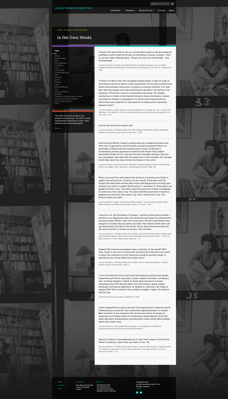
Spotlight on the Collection (106, 391)
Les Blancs (59, 65)
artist (56, 61)
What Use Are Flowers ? (64, 101)
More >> (58, 128)
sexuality (58, 94)
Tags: (57, 50)
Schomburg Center (103, 385)
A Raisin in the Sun (62, 92)
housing (58, 82)
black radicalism (61, 63)
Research (130, 10)
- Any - (55, 54)
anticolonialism (60, 58)
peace (57, 84)
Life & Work (115, 10)
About (60, 382)
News (171, 10)
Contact (139, 389)
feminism (58, 77)
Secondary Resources (105, 389)
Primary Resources (104, 387)
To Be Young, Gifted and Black (66, 99)
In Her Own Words (82, 387)
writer (57, 104)
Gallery (78, 389)
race (56, 89)
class (57, 68)
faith (56, 75)
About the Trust (146, 10)
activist (57, 56)
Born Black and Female (84, 385)
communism (59, 70)
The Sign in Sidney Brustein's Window (69, 96)
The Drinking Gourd (62, 73)
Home (59, 30)
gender (57, 80)
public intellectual (61, 87)
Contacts (161, 10)
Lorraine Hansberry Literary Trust (73, 8)
